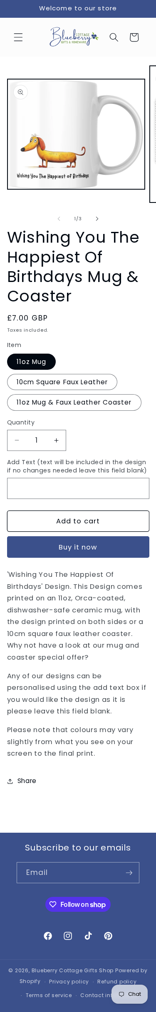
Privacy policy (69, 981)
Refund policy (116, 981)
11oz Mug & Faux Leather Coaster (74, 402)
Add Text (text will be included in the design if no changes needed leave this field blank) (77, 466)
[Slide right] (97, 219)
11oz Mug (32, 361)
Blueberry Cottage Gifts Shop (73, 970)
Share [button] (27, 780)
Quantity (21, 422)
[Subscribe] (129, 873)
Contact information (109, 995)
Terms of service (49, 995)
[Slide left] (59, 219)
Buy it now (78, 547)
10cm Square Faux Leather (62, 382)
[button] (18, 37)
